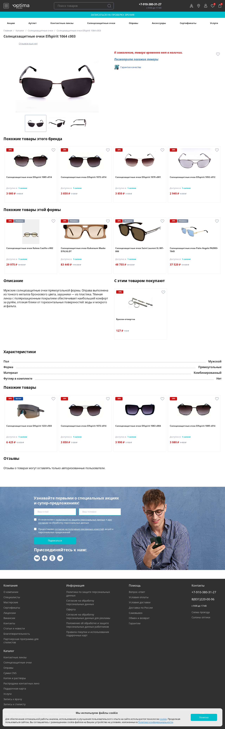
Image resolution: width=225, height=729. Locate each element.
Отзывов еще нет (28, 43)
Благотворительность (17, 633)
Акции (11, 23)
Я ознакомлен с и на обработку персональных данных (75, 521)
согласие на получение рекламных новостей (79, 529)
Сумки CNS (10, 673)
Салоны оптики (201, 617)
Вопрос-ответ (137, 592)
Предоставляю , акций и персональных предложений (75, 530)
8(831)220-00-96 (203, 599)
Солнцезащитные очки (101, 23)
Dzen (45, 558)
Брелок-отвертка (125, 319)
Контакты (9, 623)
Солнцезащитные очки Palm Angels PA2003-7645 (194, 250)
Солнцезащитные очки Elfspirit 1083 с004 (138, 425)
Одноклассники (52, 558)
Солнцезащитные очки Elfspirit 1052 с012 (192, 177)
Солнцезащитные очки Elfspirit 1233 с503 (29, 425)
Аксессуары (159, 23)
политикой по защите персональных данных (80, 519)
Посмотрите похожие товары (136, 59)
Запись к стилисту (14, 704)
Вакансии (9, 618)
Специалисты (12, 597)
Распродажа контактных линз (21, 683)
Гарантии (134, 623)
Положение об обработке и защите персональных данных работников (87, 624)
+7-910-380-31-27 (150, 4)
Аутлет (32, 23)
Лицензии (10, 613)
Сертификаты (188, 23)
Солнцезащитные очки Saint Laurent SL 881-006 (139, 250)
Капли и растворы (15, 678)
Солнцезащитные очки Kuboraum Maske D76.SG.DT (83, 250)
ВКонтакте (37, 558)
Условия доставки (139, 602)
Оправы (133, 23)
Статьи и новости (14, 628)
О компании (11, 592)
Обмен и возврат (139, 618)
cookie (163, 719)
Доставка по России (141, 607)
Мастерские (11, 602)
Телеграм (60, 558)
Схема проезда (201, 612)
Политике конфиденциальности (155, 722)
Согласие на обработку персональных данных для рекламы (88, 616)
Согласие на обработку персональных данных (80, 602)
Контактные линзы (61, 23)
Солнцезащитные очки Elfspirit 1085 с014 (29, 177)
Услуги (214, 23)
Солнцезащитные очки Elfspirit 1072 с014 (83, 177)
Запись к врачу (13, 699)
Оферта (71, 609)
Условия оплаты (139, 597)
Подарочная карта (15, 688)
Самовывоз (135, 613)
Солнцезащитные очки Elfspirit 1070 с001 (138, 177)
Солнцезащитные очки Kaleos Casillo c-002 (29, 248)
